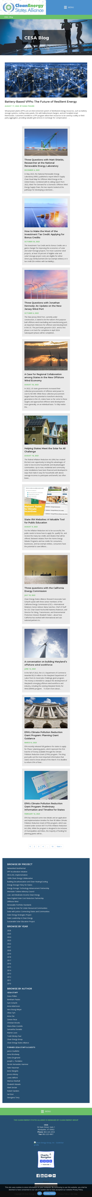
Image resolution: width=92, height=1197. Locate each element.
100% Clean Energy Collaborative (20, 878)
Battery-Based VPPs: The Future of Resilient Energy (41, 101)
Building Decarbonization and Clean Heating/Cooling (27, 881)
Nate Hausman (13, 1067)
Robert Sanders (13, 1091)
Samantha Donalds (14, 1029)
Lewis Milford (12, 1077)
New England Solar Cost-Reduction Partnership (25, 898)
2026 (9, 930)
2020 (9, 950)
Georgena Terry (13, 1097)
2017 (9, 960)
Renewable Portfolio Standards (19, 905)
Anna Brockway (13, 1054)
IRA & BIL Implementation (17, 875)
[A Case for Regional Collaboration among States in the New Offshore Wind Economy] (46, 356)
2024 (9, 937)
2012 (9, 977)
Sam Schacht (12, 1003)
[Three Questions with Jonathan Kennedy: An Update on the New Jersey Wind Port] (46, 284)
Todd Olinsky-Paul (14, 1036)
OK (39, 1193)
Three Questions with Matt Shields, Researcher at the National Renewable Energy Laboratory (44, 162)
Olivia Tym (11, 1013)
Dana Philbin (12, 996)
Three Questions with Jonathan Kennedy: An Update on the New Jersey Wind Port (43, 305)
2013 (9, 973)
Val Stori (10, 1094)
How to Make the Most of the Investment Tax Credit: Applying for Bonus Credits (44, 234)
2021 (9, 947)
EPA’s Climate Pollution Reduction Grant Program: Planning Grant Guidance (43, 735)
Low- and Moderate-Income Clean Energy (23, 895)
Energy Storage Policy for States (19, 885)
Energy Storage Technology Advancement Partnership (28, 888)
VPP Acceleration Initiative (17, 871)
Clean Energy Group (15, 1039)
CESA (6, 17)
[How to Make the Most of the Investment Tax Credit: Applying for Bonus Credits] (46, 213)
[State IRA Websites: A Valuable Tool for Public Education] (46, 501)
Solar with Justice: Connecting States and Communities (28, 911)
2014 (9, 970)
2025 (9, 934)
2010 (9, 983)
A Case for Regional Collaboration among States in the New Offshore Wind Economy (44, 377)
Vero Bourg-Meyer (14, 1009)
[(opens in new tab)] (46, 1159)
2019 (9, 954)
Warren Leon (12, 1033)
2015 (9, 967)
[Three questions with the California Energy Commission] (46, 569)
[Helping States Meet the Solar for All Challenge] (46, 430)
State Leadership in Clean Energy (20, 918)
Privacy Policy (49, 1193)
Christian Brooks (13, 1023)
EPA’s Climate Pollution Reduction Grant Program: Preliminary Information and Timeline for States (44, 806)
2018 (9, 957)
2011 (9, 980)
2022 (9, 944)
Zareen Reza (12, 1019)
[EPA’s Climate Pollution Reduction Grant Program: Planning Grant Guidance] (46, 712)
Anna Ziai (10, 1016)
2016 (9, 963)
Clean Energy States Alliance (18, 1043)
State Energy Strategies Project (19, 915)
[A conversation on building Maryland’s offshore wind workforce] (46, 643)
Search (46, 1182)
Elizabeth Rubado (14, 1084)
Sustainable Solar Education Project (21, 921)
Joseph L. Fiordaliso (14, 1061)
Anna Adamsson (13, 1006)
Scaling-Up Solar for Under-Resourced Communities (27, 908)
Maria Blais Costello (15, 1026)
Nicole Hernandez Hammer (17, 1064)
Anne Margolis (12, 1071)
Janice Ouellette (13, 1051)
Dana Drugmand (13, 1057)
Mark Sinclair (12, 1087)
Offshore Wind (12, 901)
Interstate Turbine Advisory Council (20, 891)
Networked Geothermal (16, 868)
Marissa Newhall (13, 1081)
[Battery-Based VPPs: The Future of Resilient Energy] (46, 80)
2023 (9, 940)
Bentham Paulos (13, 999)
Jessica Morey (12, 1074)
